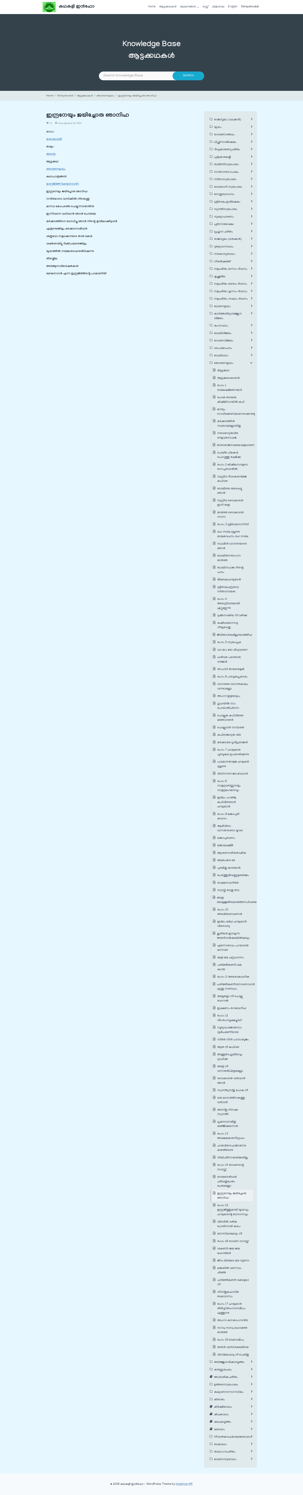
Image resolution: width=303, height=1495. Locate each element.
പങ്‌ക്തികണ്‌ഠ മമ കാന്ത (229, 967)
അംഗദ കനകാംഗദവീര (232, 1320)
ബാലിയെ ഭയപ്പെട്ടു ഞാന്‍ (229, 491)
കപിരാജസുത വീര (229, 735)
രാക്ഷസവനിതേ (228, 883)
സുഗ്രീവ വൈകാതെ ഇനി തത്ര (230, 503)
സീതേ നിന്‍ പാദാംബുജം (233, 1039)
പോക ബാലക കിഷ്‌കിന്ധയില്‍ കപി (230, 400)
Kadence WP (184, 1484)
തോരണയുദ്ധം (106, 96)
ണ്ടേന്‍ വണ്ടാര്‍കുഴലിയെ (233, 1347)
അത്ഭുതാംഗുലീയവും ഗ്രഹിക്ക (230, 1057)
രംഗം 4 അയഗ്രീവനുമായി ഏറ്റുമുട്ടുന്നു (228, 604)
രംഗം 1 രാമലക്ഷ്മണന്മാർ (229, 388)
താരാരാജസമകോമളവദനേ (235, 445)
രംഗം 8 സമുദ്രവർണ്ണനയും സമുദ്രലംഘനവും (229, 786)
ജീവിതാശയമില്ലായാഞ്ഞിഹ (234, 635)
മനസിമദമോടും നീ (229, 1233)
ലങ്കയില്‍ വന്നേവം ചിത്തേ (229, 1271)
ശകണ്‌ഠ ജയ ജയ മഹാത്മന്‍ (228, 1251)
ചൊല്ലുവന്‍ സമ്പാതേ (230, 727)
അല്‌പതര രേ (226, 860)
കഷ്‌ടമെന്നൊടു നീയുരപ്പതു (227, 625)
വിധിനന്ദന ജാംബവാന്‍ (232, 774)
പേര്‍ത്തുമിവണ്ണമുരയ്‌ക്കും (233, 875)
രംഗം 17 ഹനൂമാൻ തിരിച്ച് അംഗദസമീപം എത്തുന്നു (231, 1309)
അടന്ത (51, 154)
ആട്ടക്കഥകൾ (168, 6)
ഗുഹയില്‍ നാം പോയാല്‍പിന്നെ (228, 706)
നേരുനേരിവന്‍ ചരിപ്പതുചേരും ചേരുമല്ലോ (227, 1182)
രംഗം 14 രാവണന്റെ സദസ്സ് (230, 1167)
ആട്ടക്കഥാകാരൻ (228, 378)
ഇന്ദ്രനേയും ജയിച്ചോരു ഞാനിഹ (137, 96)
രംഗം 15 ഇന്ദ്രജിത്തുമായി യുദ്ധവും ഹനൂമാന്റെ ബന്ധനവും (233, 1210)
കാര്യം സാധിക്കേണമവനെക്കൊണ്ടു (236, 412)
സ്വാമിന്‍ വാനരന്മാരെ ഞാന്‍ (232, 546)
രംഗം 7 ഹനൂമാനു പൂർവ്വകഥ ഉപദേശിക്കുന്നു (233, 752)
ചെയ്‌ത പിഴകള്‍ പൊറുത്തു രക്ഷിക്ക (229, 455)
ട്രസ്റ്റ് (205, 6)
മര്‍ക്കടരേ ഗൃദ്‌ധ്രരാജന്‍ (232, 742)
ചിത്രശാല (218, 6)
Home (152, 6)
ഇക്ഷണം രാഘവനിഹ (231, 1008)
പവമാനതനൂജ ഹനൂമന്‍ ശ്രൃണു (233, 764)
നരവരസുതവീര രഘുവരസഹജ (227, 436)
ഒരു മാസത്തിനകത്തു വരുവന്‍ (231, 1100)
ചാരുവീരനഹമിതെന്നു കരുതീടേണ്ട (231, 1148)
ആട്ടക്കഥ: (223, 370)
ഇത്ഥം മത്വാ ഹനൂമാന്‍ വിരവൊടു (232, 924)
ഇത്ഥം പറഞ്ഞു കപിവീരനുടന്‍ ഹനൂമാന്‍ (226, 802)
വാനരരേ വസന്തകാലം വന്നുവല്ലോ (232, 686)
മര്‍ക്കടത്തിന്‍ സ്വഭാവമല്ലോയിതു (229, 424)
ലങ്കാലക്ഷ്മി (225, 845)
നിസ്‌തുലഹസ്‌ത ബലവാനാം (228, 1294)
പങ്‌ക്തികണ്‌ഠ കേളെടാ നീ (233, 1282)
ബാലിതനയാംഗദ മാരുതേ (229, 558)
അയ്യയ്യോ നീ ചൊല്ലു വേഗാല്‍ (230, 999)
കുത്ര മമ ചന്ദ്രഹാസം (230, 957)
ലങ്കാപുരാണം (226, 838)
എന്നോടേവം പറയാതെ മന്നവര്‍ (233, 948)
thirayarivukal (250, 6)
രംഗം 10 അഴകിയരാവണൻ (229, 912)
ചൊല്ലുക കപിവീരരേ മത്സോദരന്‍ (230, 718)
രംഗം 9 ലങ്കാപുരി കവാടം (228, 817)
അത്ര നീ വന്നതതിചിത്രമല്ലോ (230, 1069)
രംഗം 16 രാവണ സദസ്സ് (232, 1241)
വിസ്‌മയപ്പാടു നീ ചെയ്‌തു (233, 1355)
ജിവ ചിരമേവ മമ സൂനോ (233, 1260)
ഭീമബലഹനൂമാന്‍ (229, 579)
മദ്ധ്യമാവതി (54, 139)
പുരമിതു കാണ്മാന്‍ (229, 868)
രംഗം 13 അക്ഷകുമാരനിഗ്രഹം (231, 1136)
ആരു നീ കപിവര (228, 1047)
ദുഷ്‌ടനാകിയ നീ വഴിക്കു (232, 615)
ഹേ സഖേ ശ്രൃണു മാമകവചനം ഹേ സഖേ (232, 534)
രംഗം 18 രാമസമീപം (230, 1340)
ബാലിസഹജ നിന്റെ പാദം (230, 570)
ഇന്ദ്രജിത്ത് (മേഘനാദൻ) (62, 184)
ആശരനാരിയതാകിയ (231, 853)
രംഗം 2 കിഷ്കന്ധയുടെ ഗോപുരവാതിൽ (232, 467)
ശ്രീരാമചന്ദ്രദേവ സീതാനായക (228, 590)
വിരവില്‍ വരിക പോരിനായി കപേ (228, 1224)
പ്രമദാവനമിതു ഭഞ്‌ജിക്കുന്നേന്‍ (227, 1124)
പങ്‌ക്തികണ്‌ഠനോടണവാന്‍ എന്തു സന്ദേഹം (236, 987)
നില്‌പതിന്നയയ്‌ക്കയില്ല (232, 1157)
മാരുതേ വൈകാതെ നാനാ (230, 515)
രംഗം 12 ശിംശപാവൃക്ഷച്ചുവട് (229, 1018)
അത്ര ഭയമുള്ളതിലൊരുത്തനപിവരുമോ (238, 900)
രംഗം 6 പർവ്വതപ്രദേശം (232, 677)
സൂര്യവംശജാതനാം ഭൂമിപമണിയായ (229, 1030)
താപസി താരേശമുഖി (230, 669)
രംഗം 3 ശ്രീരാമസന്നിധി (233, 524)
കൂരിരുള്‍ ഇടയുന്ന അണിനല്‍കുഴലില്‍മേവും (233, 936)
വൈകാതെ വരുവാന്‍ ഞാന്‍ (231, 1081)
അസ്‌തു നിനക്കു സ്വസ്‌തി (227, 1112)
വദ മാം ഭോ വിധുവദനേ (232, 650)
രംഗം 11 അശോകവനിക (233, 977)
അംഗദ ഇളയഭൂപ (228, 696)
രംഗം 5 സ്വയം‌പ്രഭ (229, 642)
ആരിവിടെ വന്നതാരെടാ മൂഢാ (230, 828)
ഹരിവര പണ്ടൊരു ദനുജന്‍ (229, 660)
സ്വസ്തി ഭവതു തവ (228, 890)
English (232, 6)
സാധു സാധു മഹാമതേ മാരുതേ (232, 1330)
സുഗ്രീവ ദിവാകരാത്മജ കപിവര (232, 479)
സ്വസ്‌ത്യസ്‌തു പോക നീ (232, 1090)
